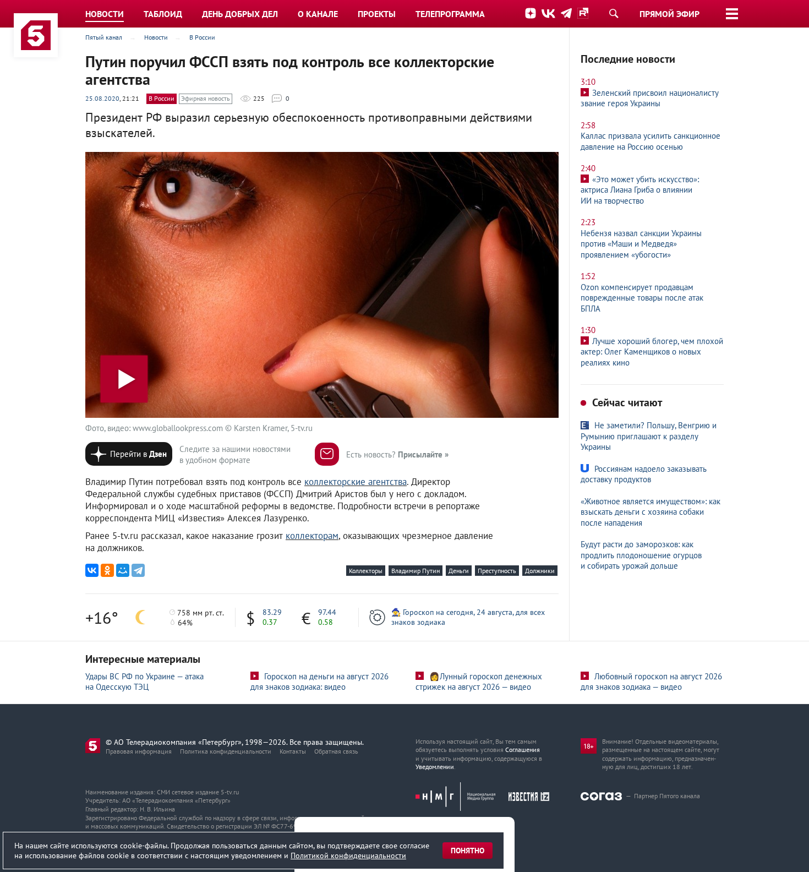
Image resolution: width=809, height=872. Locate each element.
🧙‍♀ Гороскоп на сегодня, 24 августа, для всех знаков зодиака (468, 617)
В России (161, 98)
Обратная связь (336, 751)
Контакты (293, 751)
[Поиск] (613, 13)
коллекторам (312, 536)
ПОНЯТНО (467, 850)
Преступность (497, 570)
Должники (540, 570)
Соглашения (522, 749)
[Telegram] (138, 570)
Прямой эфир (669, 13)
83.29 (272, 612)
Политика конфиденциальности (225, 751)
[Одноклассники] (107, 570)
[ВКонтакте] (92, 570)
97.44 (327, 612)
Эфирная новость (205, 98)
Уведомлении (435, 766)
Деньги (459, 570)
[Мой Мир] (122, 570)
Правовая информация (139, 751)
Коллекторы (365, 570)
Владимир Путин (415, 570)
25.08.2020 (102, 98)
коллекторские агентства (355, 482)
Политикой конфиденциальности (348, 855)
